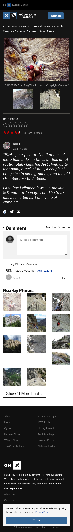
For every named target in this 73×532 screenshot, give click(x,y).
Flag (64, 278)
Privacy (55, 526)
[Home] (21, 15)
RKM (16, 144)
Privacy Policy (42, 512)
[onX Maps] (12, 468)
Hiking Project (46, 428)
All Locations (10, 26)
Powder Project (46, 440)
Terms (45, 526)
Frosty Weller (15, 264)
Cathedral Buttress (25, 31)
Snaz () (46, 31)
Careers (9, 500)
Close (36, 520)
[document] (36, 515)
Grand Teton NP (43, 26)
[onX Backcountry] (15, 5)
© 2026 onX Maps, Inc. (26, 526)
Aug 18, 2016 (44, 270)
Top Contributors (14, 446)
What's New (11, 440)
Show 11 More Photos (24, 393)
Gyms (7, 428)
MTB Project (45, 422)
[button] (5, 211)
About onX (10, 494)
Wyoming (25, 26)
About (7, 416)
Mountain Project (47, 416)
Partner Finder (12, 434)
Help (7, 422)
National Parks (46, 446)
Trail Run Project (47, 434)
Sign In (56, 15)
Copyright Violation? (57, 85)
